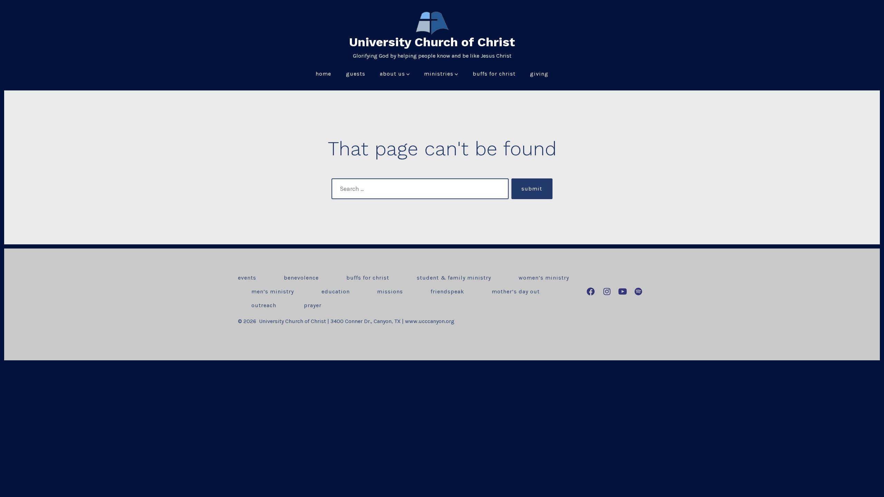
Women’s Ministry (544, 277)
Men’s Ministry (272, 291)
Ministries (438, 73)
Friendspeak (447, 291)
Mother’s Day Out (516, 291)
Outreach (263, 305)
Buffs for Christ (494, 73)
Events (247, 277)
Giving (539, 73)
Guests (355, 73)
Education (335, 291)
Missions (390, 291)
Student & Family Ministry (454, 277)
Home (323, 73)
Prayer (312, 305)
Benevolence (301, 277)
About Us (392, 73)
